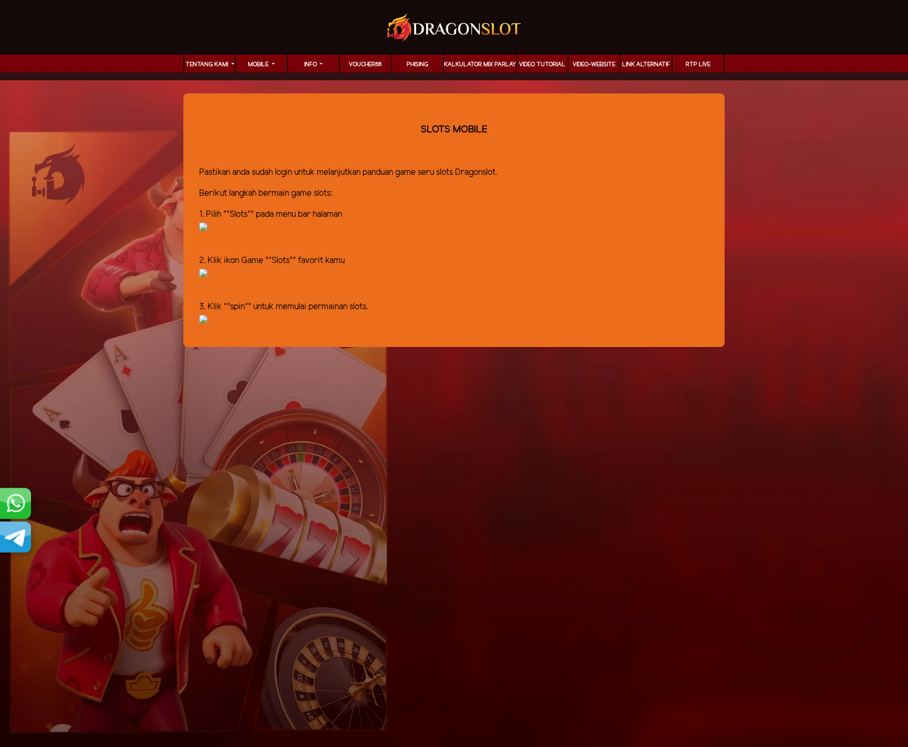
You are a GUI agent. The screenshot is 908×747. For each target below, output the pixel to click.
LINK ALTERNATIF (646, 64)
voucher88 (365, 64)
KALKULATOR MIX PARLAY (480, 64)
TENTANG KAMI (207, 64)
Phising (417, 64)
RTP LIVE (698, 64)
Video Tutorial (542, 64)
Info (311, 64)
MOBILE (259, 64)
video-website (594, 64)
